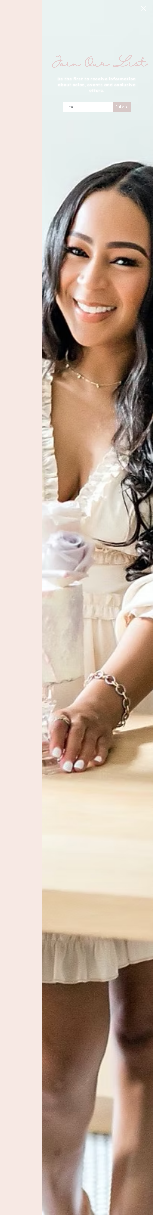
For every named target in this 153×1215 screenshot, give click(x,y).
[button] (143, 8)
